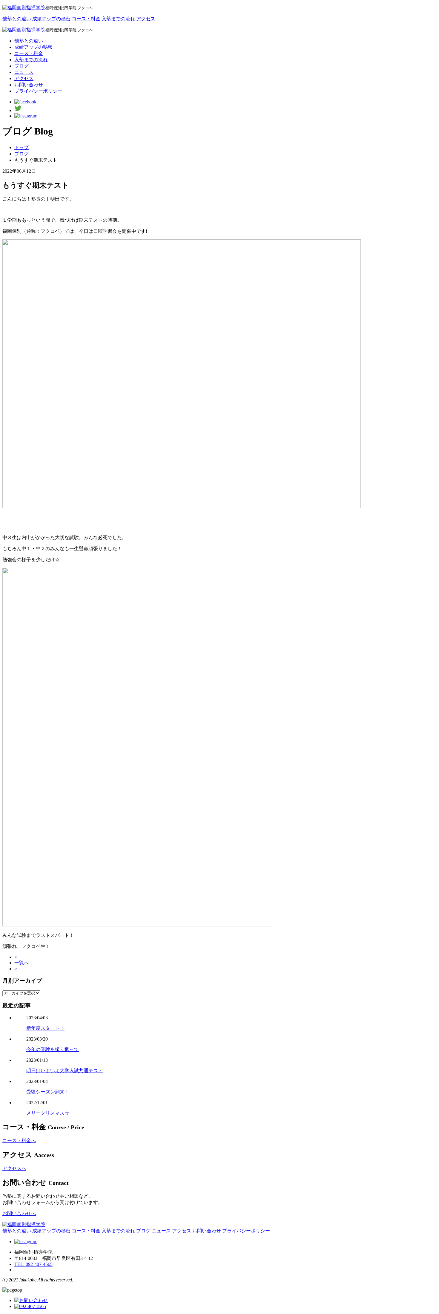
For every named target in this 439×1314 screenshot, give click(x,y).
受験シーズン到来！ (47, 1091)
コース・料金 (86, 18)
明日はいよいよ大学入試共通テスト (64, 1070)
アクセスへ (14, 1168)
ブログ (21, 153)
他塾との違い (16, 18)
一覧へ (21, 962)
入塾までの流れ (118, 18)
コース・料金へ (19, 1140)
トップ (21, 147)
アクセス (145, 18)
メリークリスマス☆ (47, 1113)
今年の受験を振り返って (52, 1049)
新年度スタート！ (45, 1028)
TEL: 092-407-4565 (33, 1264)
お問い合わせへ (19, 1213)
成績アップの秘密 (51, 18)
